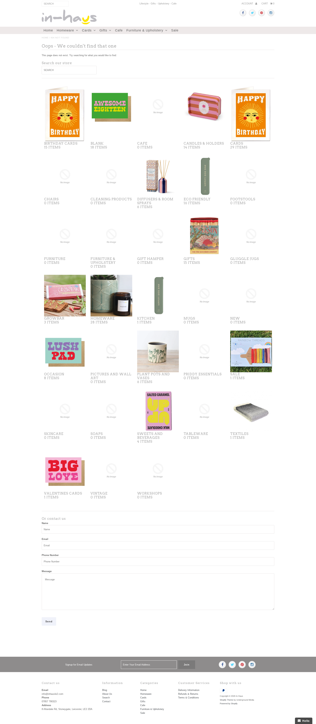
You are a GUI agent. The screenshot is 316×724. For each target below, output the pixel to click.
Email (45, 539)
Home (48, 30)
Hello (305, 720)
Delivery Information (188, 690)
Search (106, 697)
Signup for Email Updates (78, 664)
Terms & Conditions (188, 697)
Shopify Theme (226, 700)
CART (268, 3)
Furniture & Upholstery (144, 30)
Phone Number (50, 555)
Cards (87, 30)
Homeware (65, 30)
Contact (106, 701)
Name (45, 523)
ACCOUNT (248, 3)
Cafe (119, 30)
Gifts (103, 30)
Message (47, 571)
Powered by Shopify (229, 703)
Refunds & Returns (188, 694)
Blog (104, 690)
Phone (45, 697)
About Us (107, 694)
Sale (174, 30)
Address (46, 705)
